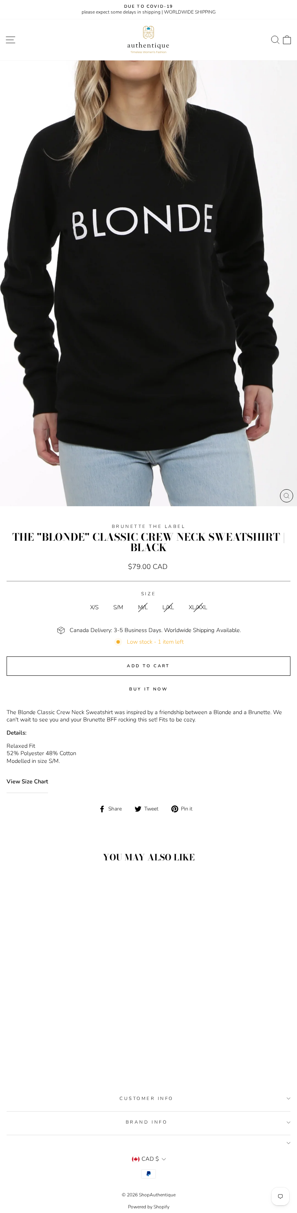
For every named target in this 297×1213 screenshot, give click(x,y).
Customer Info (146, 1098)
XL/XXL (198, 607)
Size (148, 594)
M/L (143, 607)
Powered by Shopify (148, 1207)
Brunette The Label (149, 526)
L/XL (168, 607)
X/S (94, 607)
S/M (118, 607)
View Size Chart (27, 781)
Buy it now (148, 689)
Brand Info (146, 1122)
